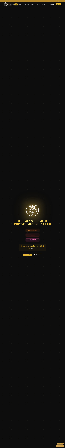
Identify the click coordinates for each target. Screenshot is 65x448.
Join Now (58, 4)
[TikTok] (8, 1)
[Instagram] (5, 1)
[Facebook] (3, 1)
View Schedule (27, 254)
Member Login (52, 4)
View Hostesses (37, 254)
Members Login (33, 230)
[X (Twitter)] (6, 1)
